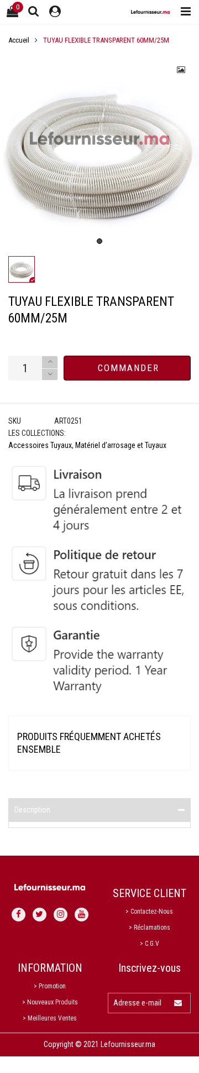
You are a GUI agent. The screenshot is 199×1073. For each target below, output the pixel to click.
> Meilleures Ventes (50, 1018)
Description (32, 809)
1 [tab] (99, 241)
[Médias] (181, 69)
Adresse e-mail (137, 1003)
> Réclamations (149, 927)
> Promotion (50, 986)
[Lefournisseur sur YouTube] (81, 914)
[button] (49, 374)
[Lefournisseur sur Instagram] (60, 914)
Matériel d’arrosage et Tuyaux (120, 445)
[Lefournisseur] (150, 12)
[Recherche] (33, 11)
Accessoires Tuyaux (40, 445)
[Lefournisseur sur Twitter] (39, 914)
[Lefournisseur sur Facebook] (18, 914)
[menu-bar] (183, 12)
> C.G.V (149, 943)
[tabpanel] (99, 151)
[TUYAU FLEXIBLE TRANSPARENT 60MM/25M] (99, 151)
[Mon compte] (55, 12)
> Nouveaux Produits (50, 1002)
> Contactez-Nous (149, 911)
